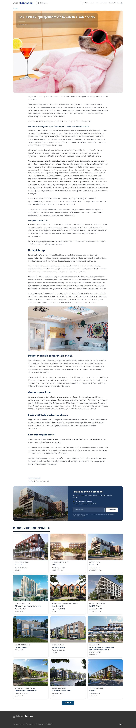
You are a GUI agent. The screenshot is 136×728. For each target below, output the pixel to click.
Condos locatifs (114, 3)
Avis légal (41, 724)
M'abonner (112, 510)
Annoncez (22, 724)
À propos (28, 724)
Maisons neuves (101, 3)
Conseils (15, 8)
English (121, 724)
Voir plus (68, 702)
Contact (15, 724)
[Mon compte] (122, 3)
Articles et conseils (34, 478)
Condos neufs (89, 3)
